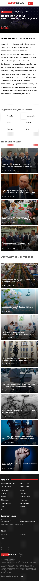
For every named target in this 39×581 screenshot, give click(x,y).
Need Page (19, 576)
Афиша (22, 490)
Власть (3, 493)
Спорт (3, 506)
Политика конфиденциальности (27, 520)
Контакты (23, 535)
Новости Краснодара (8, 483)
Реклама (4, 535)
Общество (23, 500)
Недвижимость (25, 496)
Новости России (6, 487)
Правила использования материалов (9, 520)
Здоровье (23, 493)
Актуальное (5, 490)
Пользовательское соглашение (12, 525)
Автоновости (24, 487)
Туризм (22, 506)
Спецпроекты (24, 503)
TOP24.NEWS (5, 27)
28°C (30, 3)
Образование (5, 500)
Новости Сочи (24, 483)
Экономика (5, 510)
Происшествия (6, 503)
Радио (3, 538)
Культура (4, 496)
